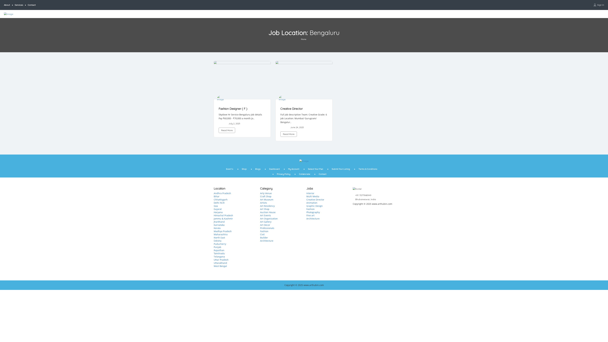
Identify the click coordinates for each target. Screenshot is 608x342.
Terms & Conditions (367, 169)
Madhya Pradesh (223, 231)
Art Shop (264, 209)
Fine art (310, 215)
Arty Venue (266, 193)
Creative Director (291, 109)
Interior (310, 193)
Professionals (267, 228)
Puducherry (220, 243)
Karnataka (219, 224)
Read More (227, 130)
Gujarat (218, 209)
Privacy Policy (283, 174)
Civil (262, 234)
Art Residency (267, 205)
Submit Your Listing (341, 169)
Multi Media (312, 196)
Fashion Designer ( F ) (233, 109)
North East (219, 237)
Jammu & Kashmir (223, 218)
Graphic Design (314, 205)
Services (19, 5)
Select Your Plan (315, 169)
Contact (32, 5)
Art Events (265, 215)
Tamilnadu (219, 253)
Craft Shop (265, 196)
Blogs (258, 169)
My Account (293, 169)
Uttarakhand (220, 262)
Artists (263, 202)
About (7, 5)
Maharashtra (221, 234)
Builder (264, 237)
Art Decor (265, 224)
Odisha (217, 240)
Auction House (268, 212)
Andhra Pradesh (222, 193)
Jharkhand (219, 221)
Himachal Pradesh (223, 215)
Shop (244, 169)
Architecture (266, 240)
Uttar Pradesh (221, 259)
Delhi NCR (219, 202)
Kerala (217, 228)
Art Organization (269, 218)
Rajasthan (219, 250)
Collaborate (304, 174)
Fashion (264, 231)
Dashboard (274, 169)
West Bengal (220, 266)
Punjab (217, 247)
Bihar (216, 196)
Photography (313, 212)
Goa (216, 205)
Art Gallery (265, 221)
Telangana (219, 256)
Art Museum (266, 199)
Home (303, 39)
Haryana (218, 212)
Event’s (229, 169)
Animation (311, 202)
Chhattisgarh (221, 199)
